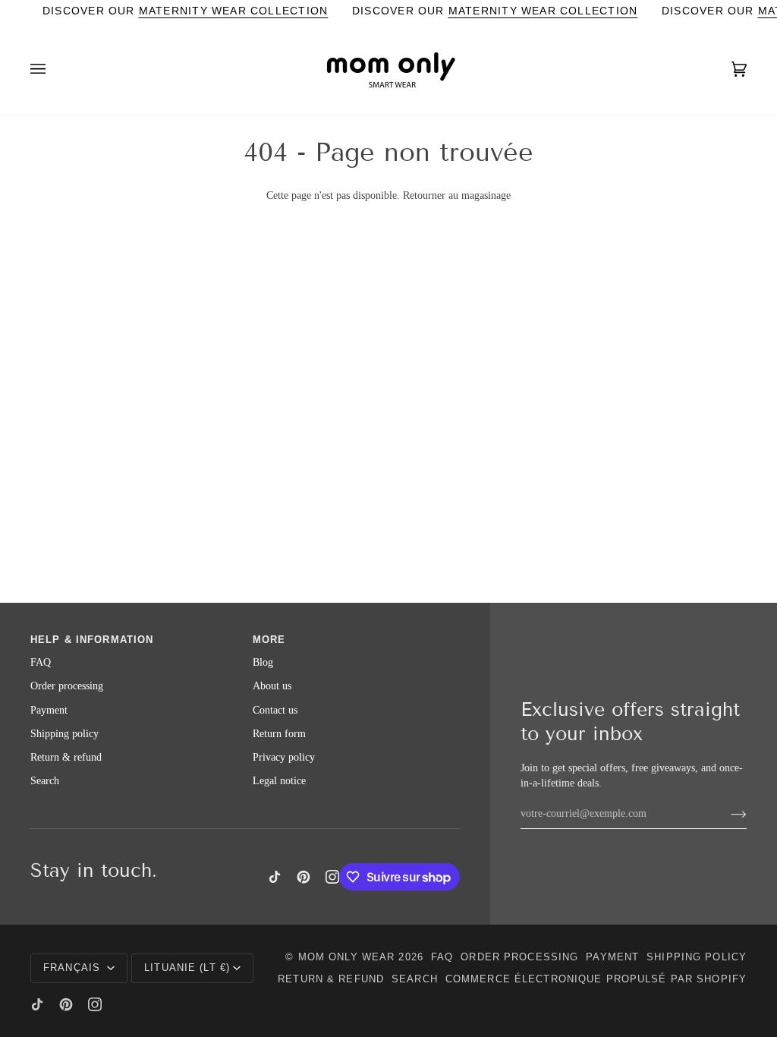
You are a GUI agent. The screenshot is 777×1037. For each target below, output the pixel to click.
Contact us (275, 710)
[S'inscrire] (726, 814)
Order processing (66, 686)
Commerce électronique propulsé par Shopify (596, 979)
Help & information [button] (91, 640)
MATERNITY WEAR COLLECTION (233, 11)
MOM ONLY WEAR (346, 957)
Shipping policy (64, 733)
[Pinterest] (303, 877)
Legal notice (279, 780)
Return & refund (66, 757)
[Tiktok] (275, 877)
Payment (49, 710)
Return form (279, 733)
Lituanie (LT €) (187, 968)
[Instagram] (332, 877)
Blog (263, 662)
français (73, 968)
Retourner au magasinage (457, 195)
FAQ (40, 662)
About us (272, 686)
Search (44, 780)
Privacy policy (284, 757)
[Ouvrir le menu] (53, 69)
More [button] (269, 640)
